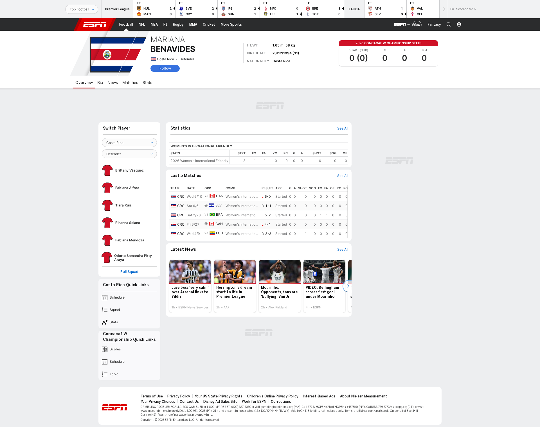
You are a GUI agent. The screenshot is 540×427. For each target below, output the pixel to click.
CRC (180, 196)
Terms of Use (152, 396)
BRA (219, 214)
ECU (219, 233)
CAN (219, 196)
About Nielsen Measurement (363, 396)
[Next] (443, 9)
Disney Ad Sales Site (220, 402)
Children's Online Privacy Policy (272, 396)
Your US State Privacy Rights (218, 396)
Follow (165, 68)
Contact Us (189, 402)
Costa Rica (165, 59)
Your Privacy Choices (158, 402)
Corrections (281, 402)
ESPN (94, 24)
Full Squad (129, 272)
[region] (289, 157)
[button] (449, 24)
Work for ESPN (254, 402)
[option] (190, 286)
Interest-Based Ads (319, 396)
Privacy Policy (178, 396)
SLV (218, 205)
